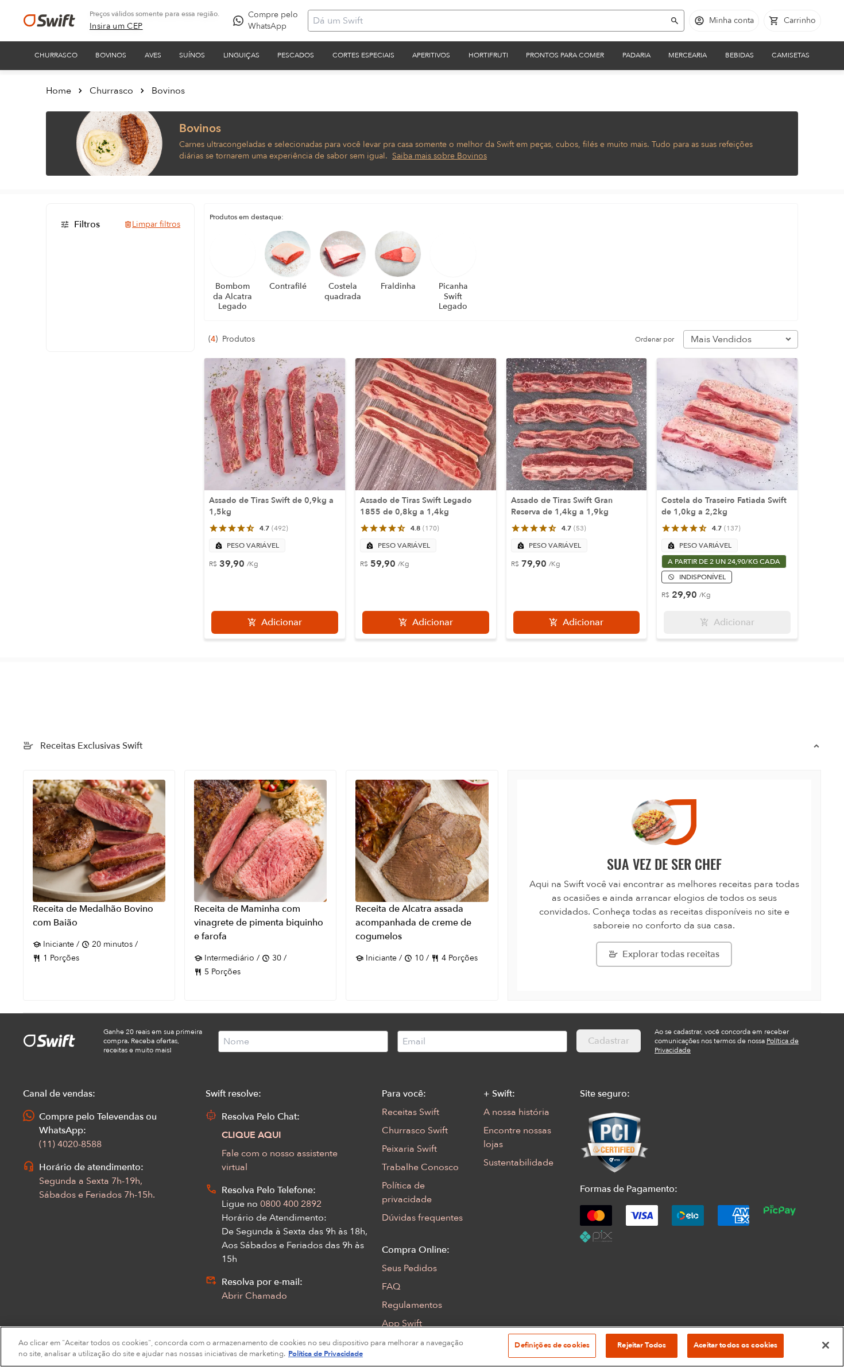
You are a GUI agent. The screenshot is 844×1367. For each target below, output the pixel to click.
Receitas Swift (410, 1112)
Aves (153, 55)
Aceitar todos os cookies (735, 1345)
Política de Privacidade (325, 1354)
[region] (422, 1346)
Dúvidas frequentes (422, 1217)
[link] (116, 26)
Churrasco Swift (415, 1130)
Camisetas (791, 55)
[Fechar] (825, 1345)
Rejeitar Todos (641, 1345)
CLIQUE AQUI (251, 1135)
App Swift (402, 1323)
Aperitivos (431, 55)
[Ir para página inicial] (49, 21)
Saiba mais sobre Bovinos (439, 155)
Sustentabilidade (518, 1162)
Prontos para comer (565, 55)
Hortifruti (488, 55)
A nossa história (516, 1112)
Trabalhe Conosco (420, 1167)
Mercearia (687, 55)
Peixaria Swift (409, 1149)
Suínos (192, 55)
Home (58, 90)
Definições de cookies (552, 1345)
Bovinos (110, 55)
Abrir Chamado (254, 1295)
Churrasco (56, 55)
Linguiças (241, 55)
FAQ (391, 1286)
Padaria (636, 55)
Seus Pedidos (409, 1268)
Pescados (295, 55)
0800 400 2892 (291, 1204)
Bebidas (739, 55)
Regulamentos (412, 1305)
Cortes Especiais (363, 55)
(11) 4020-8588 (70, 1144)
